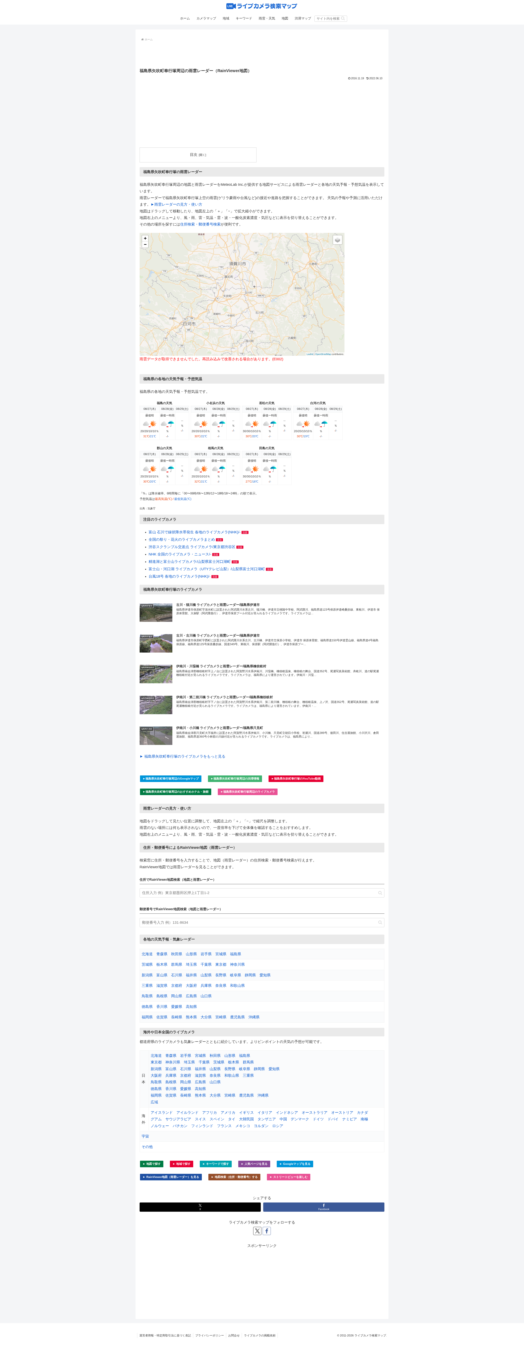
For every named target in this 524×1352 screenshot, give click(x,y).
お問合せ (234, 1335)
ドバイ (333, 1119)
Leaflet (310, 354)
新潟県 (147, 975)
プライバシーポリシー (209, 1335)
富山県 (161, 975)
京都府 (176, 986)
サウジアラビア (178, 1119)
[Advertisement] (262, 53)
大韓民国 (246, 1119)
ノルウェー (160, 1126)
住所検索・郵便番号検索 (200, 224)
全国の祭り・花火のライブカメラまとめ (182, 539)
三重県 (147, 986)
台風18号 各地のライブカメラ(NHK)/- (179, 576)
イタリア (264, 1113)
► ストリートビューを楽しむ (289, 1177)
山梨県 (206, 975)
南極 (364, 1119)
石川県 (176, 975)
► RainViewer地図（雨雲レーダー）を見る (171, 1177)
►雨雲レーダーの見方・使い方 (176, 204)
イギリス (246, 1113)
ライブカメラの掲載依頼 (260, 1335)
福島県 (235, 954)
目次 (193, 155)
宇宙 (145, 1136)
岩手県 (206, 954)
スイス (200, 1119)
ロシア (277, 1126)
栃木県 (161, 964)
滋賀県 (161, 986)
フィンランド (202, 1126)
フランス (224, 1126)
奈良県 (220, 986)
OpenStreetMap (323, 354)
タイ (231, 1119)
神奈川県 (237, 964)
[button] (343, 18)
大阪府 (191, 986)
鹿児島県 (237, 1017)
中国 (283, 1119)
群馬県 (176, 964)
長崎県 (176, 1017)
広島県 (191, 996)
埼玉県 (191, 964)
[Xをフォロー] (257, 1231)
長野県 (220, 975)
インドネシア (287, 1113)
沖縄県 (254, 1017)
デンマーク (300, 1119)
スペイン (217, 1119)
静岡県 (250, 975)
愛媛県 (176, 1007)
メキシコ (242, 1126)
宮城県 (220, 954)
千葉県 (206, 964)
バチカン (180, 1126)
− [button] (145, 244)
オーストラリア (315, 1113)
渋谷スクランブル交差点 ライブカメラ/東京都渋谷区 (192, 547)
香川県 (161, 1007)
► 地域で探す (182, 1163)
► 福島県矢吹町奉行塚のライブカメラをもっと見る (182, 756)
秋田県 (176, 954)
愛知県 (265, 975)
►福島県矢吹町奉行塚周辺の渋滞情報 (235, 778)
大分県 (206, 1017)
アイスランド (162, 1113)
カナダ (362, 1113)
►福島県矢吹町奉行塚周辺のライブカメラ (247, 791)
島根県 (161, 996)
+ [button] (145, 238)
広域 (154, 1102)
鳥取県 (147, 996)
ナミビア (349, 1119)
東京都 (220, 964)
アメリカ (228, 1113)
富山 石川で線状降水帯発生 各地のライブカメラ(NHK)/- (195, 532)
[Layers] (337, 239)
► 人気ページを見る (254, 1163)
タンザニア (266, 1119)
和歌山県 (237, 986)
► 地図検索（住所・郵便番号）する (234, 1177)
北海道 (147, 954)
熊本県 (191, 1017)
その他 (147, 1147)
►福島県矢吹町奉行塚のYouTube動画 (296, 778)
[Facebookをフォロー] (267, 1231)
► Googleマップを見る (295, 1163)
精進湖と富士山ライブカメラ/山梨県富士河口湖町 (190, 562)
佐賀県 (161, 1017)
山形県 (191, 954)
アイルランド (187, 1113)
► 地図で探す (152, 1163)
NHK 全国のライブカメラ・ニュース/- (180, 554)
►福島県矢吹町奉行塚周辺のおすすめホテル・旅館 (176, 791)
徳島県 (147, 1007)
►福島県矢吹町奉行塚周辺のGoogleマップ (171, 778)
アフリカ (209, 1113)
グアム (156, 1119)
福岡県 (147, 1017)
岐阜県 (235, 975)
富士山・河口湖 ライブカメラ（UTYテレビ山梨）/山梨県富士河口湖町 (207, 569)
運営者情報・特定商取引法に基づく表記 (165, 1335)
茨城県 (147, 964)
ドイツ (318, 1119)
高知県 (191, 1007)
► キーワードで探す (215, 1163)
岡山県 (176, 996)
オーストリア (342, 1113)
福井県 (191, 975)
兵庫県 (206, 986)
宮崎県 (220, 1017)
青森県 (161, 954)
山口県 (206, 996)
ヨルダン (261, 1126)
